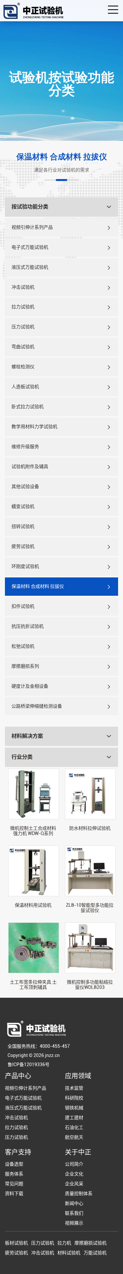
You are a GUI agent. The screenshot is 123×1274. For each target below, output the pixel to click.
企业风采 (74, 1183)
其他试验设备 (25, 486)
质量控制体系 (78, 1193)
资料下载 (14, 1193)
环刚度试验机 (25, 566)
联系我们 (74, 1213)
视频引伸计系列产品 (32, 227)
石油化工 (74, 1127)
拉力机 (64, 1243)
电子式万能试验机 (29, 247)
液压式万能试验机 (29, 267)
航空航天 (74, 1137)
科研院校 (74, 1098)
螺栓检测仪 (22, 366)
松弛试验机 (22, 646)
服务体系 (14, 1173)
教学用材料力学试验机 (34, 426)
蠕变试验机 (22, 506)
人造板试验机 (25, 386)
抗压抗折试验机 (27, 626)
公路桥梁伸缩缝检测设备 (36, 706)
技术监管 (74, 1088)
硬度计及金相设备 (29, 686)
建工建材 (74, 1117)
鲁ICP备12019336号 (29, 1064)
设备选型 (14, 1164)
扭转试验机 (22, 526)
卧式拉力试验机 (27, 406)
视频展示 (74, 1223)
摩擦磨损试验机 (90, 1243)
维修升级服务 (25, 446)
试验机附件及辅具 (29, 466)
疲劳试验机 (22, 546)
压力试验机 (22, 326)
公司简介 (74, 1164)
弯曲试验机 (22, 346)
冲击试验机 (22, 287)
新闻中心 (74, 1203)
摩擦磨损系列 (25, 666)
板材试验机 (16, 1243)
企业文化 (74, 1173)
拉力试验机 (22, 306)
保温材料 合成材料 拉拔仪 (37, 586)
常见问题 (14, 1183)
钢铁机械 (74, 1107)
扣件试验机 (22, 606)
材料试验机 (68, 1252)
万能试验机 (95, 1252)
